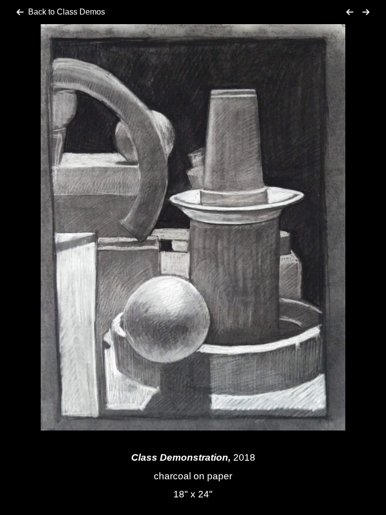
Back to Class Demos (66, 12)
